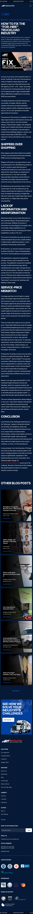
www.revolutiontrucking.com (10, 463)
